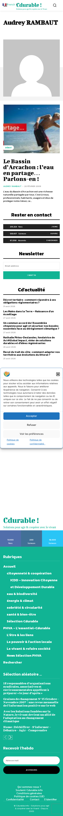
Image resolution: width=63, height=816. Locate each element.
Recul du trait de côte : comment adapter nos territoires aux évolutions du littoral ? (31, 353)
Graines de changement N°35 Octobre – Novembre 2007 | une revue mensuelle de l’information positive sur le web (31, 702)
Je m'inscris (31, 770)
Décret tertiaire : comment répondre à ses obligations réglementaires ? (29, 301)
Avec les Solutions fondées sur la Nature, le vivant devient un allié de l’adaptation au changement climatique (29, 716)
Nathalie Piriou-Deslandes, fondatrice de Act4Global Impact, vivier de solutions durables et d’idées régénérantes (29, 340)
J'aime (55, 226)
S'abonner (52, 240)
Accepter (31, 415)
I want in (31, 275)
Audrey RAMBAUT (12, 186)
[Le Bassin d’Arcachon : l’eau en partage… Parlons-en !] (31, 129)
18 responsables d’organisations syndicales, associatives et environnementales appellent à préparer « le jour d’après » (27, 688)
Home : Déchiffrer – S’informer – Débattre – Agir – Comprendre (27, 728)
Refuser (31, 424)
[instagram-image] (16, 466)
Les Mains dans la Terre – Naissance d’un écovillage (28, 312)
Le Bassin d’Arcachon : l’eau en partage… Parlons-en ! (28, 170)
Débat (8, 147)
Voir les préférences (31, 433)
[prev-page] (5, 737)
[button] (58, 374)
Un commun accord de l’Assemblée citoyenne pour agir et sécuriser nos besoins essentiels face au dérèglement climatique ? (31, 326)
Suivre (54, 233)
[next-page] (10, 737)
